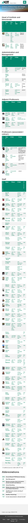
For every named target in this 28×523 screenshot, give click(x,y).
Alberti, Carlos (7, 233)
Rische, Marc (7, 351)
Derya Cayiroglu (7, 75)
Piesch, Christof (7, 238)
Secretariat (24, 68)
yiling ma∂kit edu (19, 464)
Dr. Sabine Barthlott (7, 46)
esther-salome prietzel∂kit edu (17, 91)
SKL (24, 252)
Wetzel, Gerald (7, 309)
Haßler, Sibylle (7, 408)
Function (22, 23)
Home (4, 519)
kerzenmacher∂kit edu (19, 435)
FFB (24, 213)
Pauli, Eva (6, 273)
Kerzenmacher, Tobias (7, 435)
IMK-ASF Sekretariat (7, 69)
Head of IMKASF (22, 33)
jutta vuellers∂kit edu (19, 342)
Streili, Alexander (7, 200)
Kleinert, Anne (7, 214)
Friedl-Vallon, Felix (7, 279)
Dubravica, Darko (7, 248)
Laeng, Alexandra (7, 205)
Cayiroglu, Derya (7, 259)
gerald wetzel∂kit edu (19, 310)
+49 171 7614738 (13, 282)
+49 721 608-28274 (13, 435)
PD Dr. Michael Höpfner (7, 119)
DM (24, 218)
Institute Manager (23, 85)
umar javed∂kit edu (19, 378)
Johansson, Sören (7, 425)
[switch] (18, 2)
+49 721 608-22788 (13, 210)
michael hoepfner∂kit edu (21, 118)
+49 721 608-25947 (13, 310)
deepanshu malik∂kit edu (19, 253)
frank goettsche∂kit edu (19, 301)
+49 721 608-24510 (11, 34)
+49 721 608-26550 (13, 274)
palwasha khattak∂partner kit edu (19, 388)
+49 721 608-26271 (13, 215)
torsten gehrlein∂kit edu (19, 440)
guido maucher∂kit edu (19, 315)
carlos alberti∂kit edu (19, 234)
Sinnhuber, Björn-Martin (7, 228)
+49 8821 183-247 (13, 336)
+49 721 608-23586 (13, 320)
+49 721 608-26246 (13, 286)
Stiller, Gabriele (7, 305)
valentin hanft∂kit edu (19, 449)
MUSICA (24, 364)
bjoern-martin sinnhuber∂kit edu (21, 124)
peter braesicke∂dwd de (13, 165)
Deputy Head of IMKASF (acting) (22, 46)
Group (20, 137)
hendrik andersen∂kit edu (19, 325)
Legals (8, 519)
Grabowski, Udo (7, 444)
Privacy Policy (14, 519)
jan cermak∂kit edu (17, 34)
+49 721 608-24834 (13, 279)
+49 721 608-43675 (11, 39)
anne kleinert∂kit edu (19, 215)
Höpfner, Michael (7, 368)
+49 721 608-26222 (13, 361)
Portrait (2, 26)
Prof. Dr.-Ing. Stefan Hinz (7, 149)
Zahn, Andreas (7, 209)
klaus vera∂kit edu (19, 347)
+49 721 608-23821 (13, 301)
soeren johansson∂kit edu (19, 425)
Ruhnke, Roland (7, 398)
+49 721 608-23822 (13, 253)
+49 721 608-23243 (13, 440)
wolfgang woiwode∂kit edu (19, 459)
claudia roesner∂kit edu (19, 244)
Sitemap (12, 521)
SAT (24, 304)
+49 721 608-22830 (13, 200)
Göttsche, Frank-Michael (7, 301)
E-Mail (16, 23)
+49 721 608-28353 (13, 291)
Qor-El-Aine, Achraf (7, 194)
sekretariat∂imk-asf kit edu (18, 69)
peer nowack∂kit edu (13, 156)
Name (7, 23)
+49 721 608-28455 (11, 46)
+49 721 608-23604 (13, 205)
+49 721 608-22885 (13, 234)
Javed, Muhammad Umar (7, 378)
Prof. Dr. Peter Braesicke (7, 166)
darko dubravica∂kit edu (19, 248)
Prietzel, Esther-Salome (7, 268)
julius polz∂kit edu (19, 337)
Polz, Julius (7, 336)
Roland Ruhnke (7, 85)
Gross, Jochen (7, 333)
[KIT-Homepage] (5, 2)
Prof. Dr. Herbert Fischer (7, 173)
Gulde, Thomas (7, 429)
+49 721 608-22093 (13, 378)
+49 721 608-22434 (13, 114)
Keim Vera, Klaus (6, 347)
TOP (24, 198)
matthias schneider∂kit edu (19, 361)
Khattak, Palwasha (7, 387)
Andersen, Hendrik (7, 324)
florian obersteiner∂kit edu (19, 291)
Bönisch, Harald (7, 319)
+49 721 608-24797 (11, 85)
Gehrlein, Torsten (7, 439)
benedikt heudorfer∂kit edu (19, 219)
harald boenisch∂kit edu (19, 320)
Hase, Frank (6, 295)
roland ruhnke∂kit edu (17, 85)
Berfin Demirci (7, 80)
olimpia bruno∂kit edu (19, 383)
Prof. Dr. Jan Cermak (7, 34)
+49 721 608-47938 (13, 219)
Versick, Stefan (7, 411)
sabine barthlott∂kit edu (17, 46)
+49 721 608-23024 (13, 315)
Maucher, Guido (7, 314)
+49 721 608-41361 (13, 329)
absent (23, 90)
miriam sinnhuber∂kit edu (19, 373)
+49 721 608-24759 (13, 430)
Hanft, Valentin (7, 449)
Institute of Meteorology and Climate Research (13, 3)
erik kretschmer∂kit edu (19, 263)
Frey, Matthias (7, 356)
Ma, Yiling (7, 462)
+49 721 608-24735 (13, 124)
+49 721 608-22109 (13, 325)
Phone (11, 23)
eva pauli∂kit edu (19, 274)
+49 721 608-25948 (13, 119)
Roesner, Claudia (7, 243)
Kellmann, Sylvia (7, 420)
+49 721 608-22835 (13, 454)
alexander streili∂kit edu (19, 200)
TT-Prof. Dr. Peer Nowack (7, 158)
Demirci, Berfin (7, 223)
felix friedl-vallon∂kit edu (19, 279)
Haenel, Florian (7, 285)
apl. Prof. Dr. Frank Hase (7, 114)
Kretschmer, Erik (7, 262)
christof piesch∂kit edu (19, 239)
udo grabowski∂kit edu (19, 445)
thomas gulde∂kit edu (19, 430)
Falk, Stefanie (7, 415)
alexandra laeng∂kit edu (19, 205)
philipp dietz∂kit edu (19, 394)
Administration (23, 75)
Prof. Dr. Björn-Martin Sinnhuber (7, 125)
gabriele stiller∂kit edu (19, 305)
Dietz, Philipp (7, 393)
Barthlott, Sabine (7, 403)
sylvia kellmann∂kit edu (19, 420)
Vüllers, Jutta (7, 341)
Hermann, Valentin (7, 454)
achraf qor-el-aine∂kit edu (19, 194)
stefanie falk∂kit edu (19, 416)
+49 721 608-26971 (13, 425)
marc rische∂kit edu (19, 351)
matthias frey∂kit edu (19, 356)
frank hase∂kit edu (19, 296)
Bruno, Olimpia (7, 382)
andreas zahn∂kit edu (19, 210)
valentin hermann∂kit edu (19, 454)
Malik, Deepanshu (7, 253)
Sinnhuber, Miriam (7, 373)
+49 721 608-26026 (13, 445)
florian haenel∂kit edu (19, 286)
